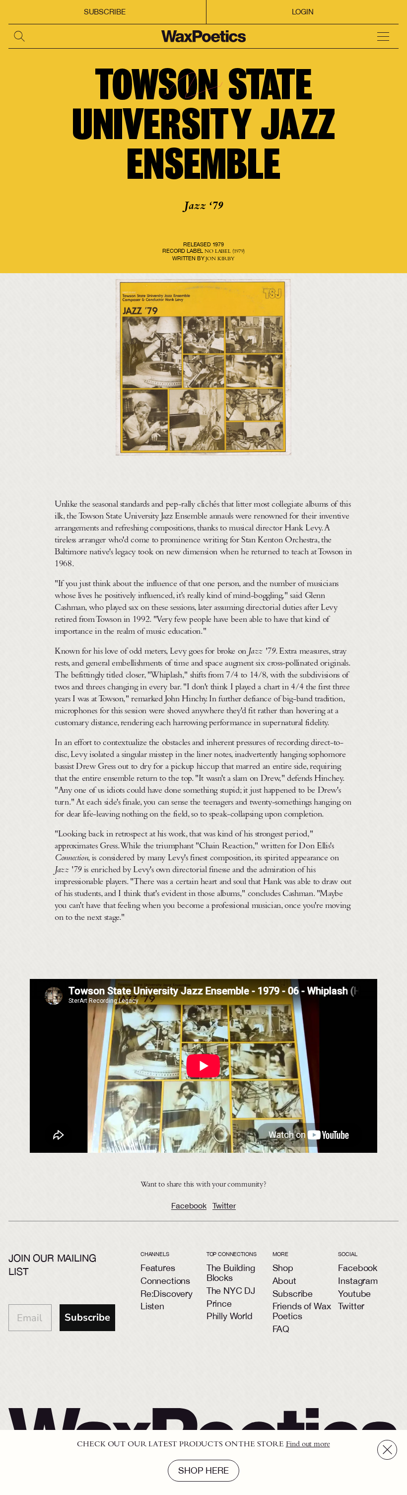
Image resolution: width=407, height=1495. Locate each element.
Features (157, 1268)
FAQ (281, 1329)
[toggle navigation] (387, 36)
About (284, 1280)
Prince (219, 1303)
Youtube (354, 1293)
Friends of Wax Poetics (301, 1311)
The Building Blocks (230, 1273)
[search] (20, 36)
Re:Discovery (166, 1293)
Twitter (224, 1205)
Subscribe (105, 11)
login (303, 11)
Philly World (229, 1316)
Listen (152, 1306)
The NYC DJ (230, 1290)
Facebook (188, 1205)
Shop (282, 1268)
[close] (387, 1450)
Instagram (358, 1280)
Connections (165, 1280)
